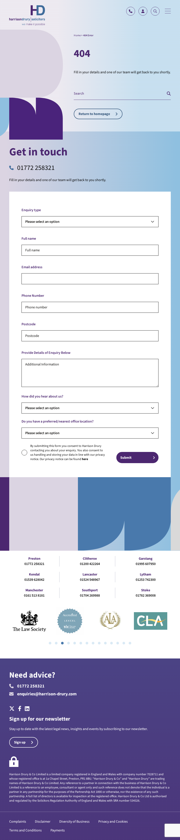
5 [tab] (74, 643)
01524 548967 (90, 579)
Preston (34, 558)
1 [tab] (50, 643)
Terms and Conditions (25, 830)
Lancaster (90, 574)
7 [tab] (87, 643)
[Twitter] (12, 709)
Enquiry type (31, 210)
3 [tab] (62, 643)
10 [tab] (105, 643)
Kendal (34, 574)
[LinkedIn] (27, 709)
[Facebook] (19, 709)
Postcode (29, 324)
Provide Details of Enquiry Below (46, 352)
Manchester (34, 590)
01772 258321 (36, 168)
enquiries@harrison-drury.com (47, 694)
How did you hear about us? (42, 396)
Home (77, 35)
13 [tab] (123, 643)
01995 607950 (146, 563)
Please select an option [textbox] (42, 221)
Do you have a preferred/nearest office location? (58, 421)
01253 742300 (146, 579)
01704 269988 (90, 595)
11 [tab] (111, 643)
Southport (90, 590)
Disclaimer (42, 821)
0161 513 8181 (34, 595)
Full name (29, 238)
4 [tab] (68, 643)
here (85, 459)
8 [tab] (93, 643)
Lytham (145, 574)
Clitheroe (90, 558)
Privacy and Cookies (113, 821)
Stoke (145, 590)
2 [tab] (56, 643)
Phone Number (33, 295)
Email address (32, 267)
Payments (57, 830)
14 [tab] (130, 643)
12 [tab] (117, 643)
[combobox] (90, 221)
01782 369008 (146, 595)
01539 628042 (34, 579)
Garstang (146, 558)
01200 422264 (90, 563)
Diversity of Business (74, 821)
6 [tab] (80, 643)
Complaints (17, 821)
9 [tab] (99, 643)
